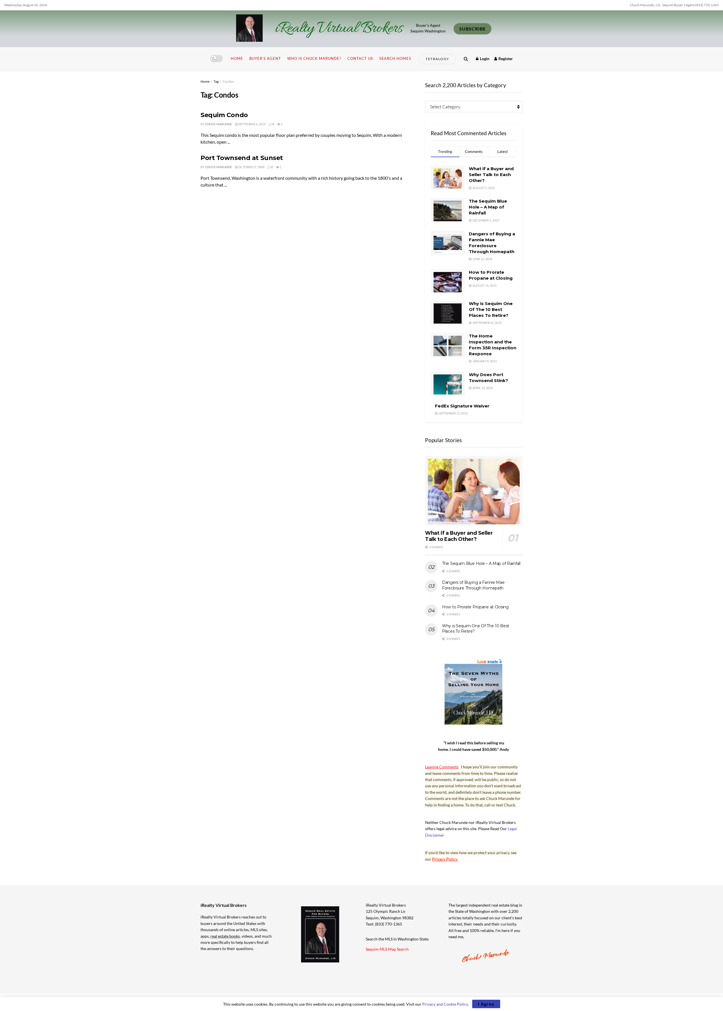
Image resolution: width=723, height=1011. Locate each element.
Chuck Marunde (218, 124)
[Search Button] (466, 58)
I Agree (486, 1003)
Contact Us (360, 58)
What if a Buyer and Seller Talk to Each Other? (491, 174)
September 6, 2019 (251, 124)
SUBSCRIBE (472, 28)
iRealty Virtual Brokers (338, 28)
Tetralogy (437, 59)
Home (237, 58)
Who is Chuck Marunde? (314, 58)
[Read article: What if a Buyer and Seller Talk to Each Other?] (473, 491)
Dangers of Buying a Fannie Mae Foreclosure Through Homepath (473, 585)
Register (505, 58)
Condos (228, 81)
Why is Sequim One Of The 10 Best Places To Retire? (491, 309)
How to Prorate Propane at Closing (475, 606)
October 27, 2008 (251, 167)
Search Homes (395, 58)
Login (484, 58)
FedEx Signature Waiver (462, 406)
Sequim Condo (224, 115)
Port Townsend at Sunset (242, 158)
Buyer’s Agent (265, 58)
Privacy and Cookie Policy (445, 1004)
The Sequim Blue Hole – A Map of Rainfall (488, 207)
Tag (216, 81)
